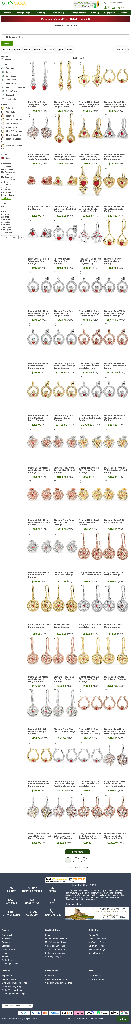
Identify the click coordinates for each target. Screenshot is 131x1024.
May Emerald (6, 177)
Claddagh (10, 68)
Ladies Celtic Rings (97, 939)
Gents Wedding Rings (12, 986)
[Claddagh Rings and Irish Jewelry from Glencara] (15, 3)
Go (22, 237)
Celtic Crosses (8, 949)
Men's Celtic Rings (96, 942)
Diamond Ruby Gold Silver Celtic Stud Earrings (89, 470)
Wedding (6, 971)
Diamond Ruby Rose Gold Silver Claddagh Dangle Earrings (38, 313)
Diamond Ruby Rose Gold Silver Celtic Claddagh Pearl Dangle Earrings (90, 731)
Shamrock (10, 95)
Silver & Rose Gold (13, 135)
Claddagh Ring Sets (54, 957)
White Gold (10, 112)
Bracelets (6, 946)
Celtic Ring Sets (95, 953)
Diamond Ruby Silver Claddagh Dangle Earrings (114, 418)
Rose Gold (10, 116)
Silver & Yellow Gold (14, 131)
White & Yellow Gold (14, 120)
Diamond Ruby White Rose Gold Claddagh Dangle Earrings (114, 313)
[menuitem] (7, 12)
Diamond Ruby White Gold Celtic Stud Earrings (38, 574)
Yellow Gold (11, 108)
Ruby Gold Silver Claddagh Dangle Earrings (112, 261)
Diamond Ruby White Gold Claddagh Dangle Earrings (90, 418)
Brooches (6, 957)
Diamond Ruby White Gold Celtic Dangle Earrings (38, 731)
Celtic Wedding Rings (12, 990)
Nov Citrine (6, 192)
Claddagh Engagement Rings (58, 983)
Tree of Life (11, 99)
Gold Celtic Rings (96, 946)
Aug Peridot (6, 185)
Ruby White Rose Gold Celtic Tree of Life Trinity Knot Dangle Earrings (65, 836)
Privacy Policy (96, 1019)
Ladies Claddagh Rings (56, 939)
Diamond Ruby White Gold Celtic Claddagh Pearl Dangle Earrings (64, 783)
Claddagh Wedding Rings (13, 994)
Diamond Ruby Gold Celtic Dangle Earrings (115, 678)
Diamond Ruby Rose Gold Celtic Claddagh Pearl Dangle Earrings (114, 731)
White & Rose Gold (13, 124)
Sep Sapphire (6, 187)
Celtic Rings (94, 930)
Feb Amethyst (7, 169)
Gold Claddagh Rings (55, 946)
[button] (17, 1005)
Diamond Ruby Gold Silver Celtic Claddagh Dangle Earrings (64, 104)
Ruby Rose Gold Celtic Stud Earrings (39, 208)
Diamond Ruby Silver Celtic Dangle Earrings (64, 730)
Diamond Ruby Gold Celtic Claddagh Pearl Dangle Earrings (38, 783)
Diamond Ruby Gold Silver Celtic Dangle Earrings (89, 679)
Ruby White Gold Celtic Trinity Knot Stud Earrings (39, 261)
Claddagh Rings (53, 930)
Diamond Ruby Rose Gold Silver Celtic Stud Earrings (39, 470)
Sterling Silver (12, 127)
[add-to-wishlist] (30, 63)
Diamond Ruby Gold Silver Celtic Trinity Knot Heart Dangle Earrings (89, 209)
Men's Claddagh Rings (55, 942)
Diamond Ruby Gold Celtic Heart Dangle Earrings (114, 209)
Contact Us (82, 1019)
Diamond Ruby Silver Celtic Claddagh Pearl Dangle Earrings (89, 783)
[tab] (65, 37)
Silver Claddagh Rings (55, 949)
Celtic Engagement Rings (56, 979)
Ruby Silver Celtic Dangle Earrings (113, 626)
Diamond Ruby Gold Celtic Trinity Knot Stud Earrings (65, 209)
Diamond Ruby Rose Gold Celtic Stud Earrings (64, 522)
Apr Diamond (6, 174)
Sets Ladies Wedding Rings (14, 983)
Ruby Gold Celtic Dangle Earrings (62, 626)
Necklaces (7, 939)
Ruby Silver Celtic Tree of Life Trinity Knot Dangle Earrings (90, 261)
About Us (70, 1019)
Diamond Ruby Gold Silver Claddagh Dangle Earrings (63, 313)
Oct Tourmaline (7, 190)
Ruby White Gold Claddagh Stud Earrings (62, 261)
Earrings (4, 206)
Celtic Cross (11, 76)
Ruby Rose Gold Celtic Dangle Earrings (115, 573)
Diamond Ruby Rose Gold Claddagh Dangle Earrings (115, 365)
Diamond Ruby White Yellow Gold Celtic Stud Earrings (115, 470)
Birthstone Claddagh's (55, 953)
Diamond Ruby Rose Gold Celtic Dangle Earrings (64, 679)
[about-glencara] (97, 913)
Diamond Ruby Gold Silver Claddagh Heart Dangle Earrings (89, 104)
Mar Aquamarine (8, 172)
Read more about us (75, 904)
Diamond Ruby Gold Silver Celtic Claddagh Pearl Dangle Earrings (115, 104)
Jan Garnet (6, 167)
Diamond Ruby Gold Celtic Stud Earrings (114, 521)
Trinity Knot (11, 80)
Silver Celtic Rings (96, 949)
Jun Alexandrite (8, 180)
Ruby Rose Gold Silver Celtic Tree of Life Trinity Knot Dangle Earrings (39, 156)
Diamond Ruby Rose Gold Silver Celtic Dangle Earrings (38, 679)
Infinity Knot (11, 84)
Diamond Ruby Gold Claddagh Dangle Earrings (63, 418)
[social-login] (105, 7)
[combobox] (115, 3)
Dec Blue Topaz (7, 195)
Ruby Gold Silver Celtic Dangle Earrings (39, 626)
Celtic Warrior (12, 91)
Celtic (8, 72)
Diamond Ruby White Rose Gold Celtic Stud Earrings (64, 470)
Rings (4, 953)
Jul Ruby (4, 182)
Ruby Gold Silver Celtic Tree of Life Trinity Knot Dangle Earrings (39, 836)
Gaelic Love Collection (15, 87)
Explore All (7, 935)
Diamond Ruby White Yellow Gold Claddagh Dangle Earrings (64, 365)
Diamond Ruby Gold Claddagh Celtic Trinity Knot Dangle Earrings (65, 156)
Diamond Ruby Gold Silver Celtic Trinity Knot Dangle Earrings (89, 156)
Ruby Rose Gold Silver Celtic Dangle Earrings (90, 573)
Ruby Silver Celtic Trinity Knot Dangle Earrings (37, 104)
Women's (8, 60)
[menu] (65, 12)
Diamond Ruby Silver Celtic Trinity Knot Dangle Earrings (114, 156)
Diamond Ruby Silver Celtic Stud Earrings (64, 573)
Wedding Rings (9, 979)
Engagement (51, 971)
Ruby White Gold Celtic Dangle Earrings (90, 626)
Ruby (8, 158)
